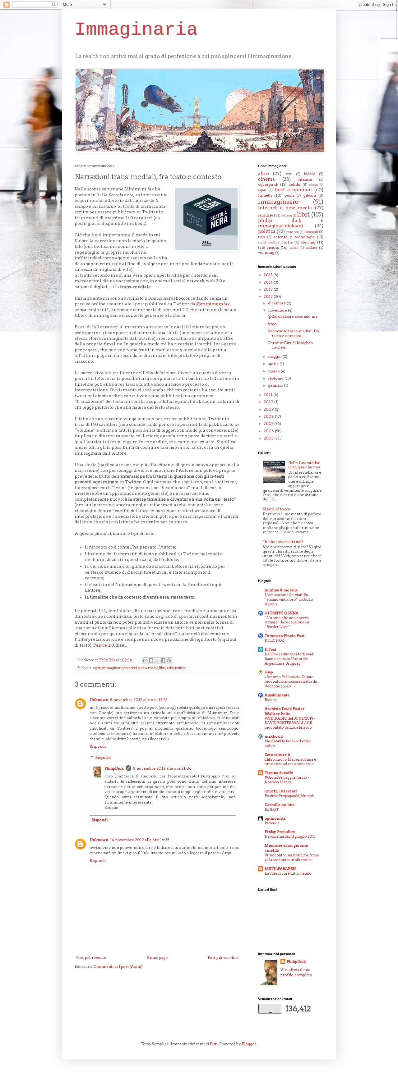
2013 (269, 289)
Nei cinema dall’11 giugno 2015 (290, 836)
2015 (268, 274)
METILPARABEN (280, 868)
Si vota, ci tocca (276, 509)
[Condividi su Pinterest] (169, 660)
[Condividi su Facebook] (163, 660)
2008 (269, 416)
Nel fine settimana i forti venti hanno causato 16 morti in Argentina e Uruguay (289, 659)
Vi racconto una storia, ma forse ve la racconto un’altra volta (292, 857)
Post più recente (91, 957)
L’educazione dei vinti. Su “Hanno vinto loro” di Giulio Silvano (289, 599)
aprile (274, 363)
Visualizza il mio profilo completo (296, 972)
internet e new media (141, 668)
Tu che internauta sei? (283, 541)
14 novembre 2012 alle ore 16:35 (139, 839)
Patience (272, 823)
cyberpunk (268, 184)
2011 (268, 394)
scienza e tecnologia (294, 237)
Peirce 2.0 (103, 645)
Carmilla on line (279, 804)
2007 (269, 423)
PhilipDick (114, 768)
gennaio (276, 385)
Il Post (270, 649)
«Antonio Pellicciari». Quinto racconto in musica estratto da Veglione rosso (291, 681)
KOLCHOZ (274, 640)
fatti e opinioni (293, 190)
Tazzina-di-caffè (279, 772)
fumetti (265, 195)
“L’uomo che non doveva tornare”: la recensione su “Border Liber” (287, 622)
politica (266, 231)
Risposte (103, 757)
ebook (313, 184)
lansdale (265, 215)
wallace (312, 248)
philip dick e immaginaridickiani (290, 223)
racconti (311, 232)
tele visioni (268, 247)
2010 (269, 401)
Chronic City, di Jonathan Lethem (290, 344)
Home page (157, 957)
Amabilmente (277, 695)
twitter (180, 668)
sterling (308, 242)
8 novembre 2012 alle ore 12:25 (138, 699)
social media (267, 242)
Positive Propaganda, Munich (289, 796)
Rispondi (98, 746)
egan (97, 668)
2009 (269, 409)
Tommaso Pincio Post (284, 635)
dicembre (277, 303)
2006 (269, 431)
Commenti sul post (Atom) (118, 966)
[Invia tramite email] (145, 660)
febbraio (276, 378)
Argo (272, 323)
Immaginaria (136, 29)
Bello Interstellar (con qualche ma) (304, 464)
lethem (286, 215)
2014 (269, 282)
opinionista (275, 818)
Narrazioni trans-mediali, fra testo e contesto (293, 333)
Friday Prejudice (280, 831)
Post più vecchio (223, 957)
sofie (170, 668)
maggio (275, 356)
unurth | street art (281, 791)
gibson (309, 195)
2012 (269, 296)
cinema (266, 179)
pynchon (292, 232)
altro (263, 173)
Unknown (99, 699)
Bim (213, 1043)
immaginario (112, 668)
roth (261, 237)
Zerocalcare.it (277, 754)
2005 (269, 438)
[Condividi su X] (157, 660)
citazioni (305, 180)
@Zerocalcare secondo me (292, 316)
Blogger (249, 1043)
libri (162, 668)
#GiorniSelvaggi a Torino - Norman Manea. (287, 779)
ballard (309, 174)
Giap (269, 672)
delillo (294, 184)
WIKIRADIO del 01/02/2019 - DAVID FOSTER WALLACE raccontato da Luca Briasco (290, 723)
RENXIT (272, 809)
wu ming (266, 252)
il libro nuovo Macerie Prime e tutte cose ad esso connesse (290, 761)
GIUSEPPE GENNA (281, 613)
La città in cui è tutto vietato (288, 873)
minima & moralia (281, 590)
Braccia (271, 700)
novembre (278, 310)
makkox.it (274, 736)
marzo (274, 371)
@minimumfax (213, 303)
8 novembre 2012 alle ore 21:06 (162, 768)
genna (289, 196)
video (293, 248)
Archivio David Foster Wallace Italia (284, 711)
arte (288, 174)
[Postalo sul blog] (151, 660)
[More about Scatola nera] (206, 219)
